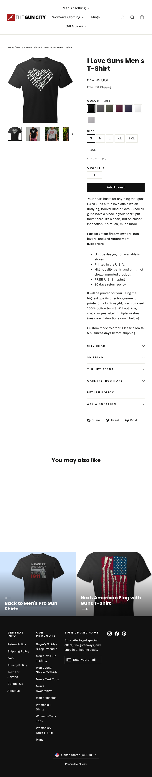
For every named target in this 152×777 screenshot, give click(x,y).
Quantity (96, 167)
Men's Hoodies (46, 697)
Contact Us (15, 683)
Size (91, 131)
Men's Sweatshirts (44, 688)
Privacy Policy (17, 665)
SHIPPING (95, 357)
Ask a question (101, 404)
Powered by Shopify (76, 764)
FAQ (10, 658)
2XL (132, 138)
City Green (110, 108)
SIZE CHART (97, 346)
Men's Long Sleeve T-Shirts (46, 670)
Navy (129, 108)
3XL (93, 150)
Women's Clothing (66, 17)
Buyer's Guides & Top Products (46, 647)
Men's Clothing (74, 8)
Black (91, 108)
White (138, 108)
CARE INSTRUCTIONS (105, 381)
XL (120, 138)
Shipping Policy (18, 651)
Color (98, 101)
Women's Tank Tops (46, 718)
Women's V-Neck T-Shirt (44, 730)
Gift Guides (74, 26)
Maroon (119, 108)
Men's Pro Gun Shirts (28, 47)
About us (13, 690)
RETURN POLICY (100, 392)
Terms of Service (13, 674)
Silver (91, 120)
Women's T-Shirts (44, 707)
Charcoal (101, 108)
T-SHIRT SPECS (100, 369)
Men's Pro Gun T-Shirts (46, 658)
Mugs (95, 17)
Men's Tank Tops (47, 679)
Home (10, 47)
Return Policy (16, 644)
